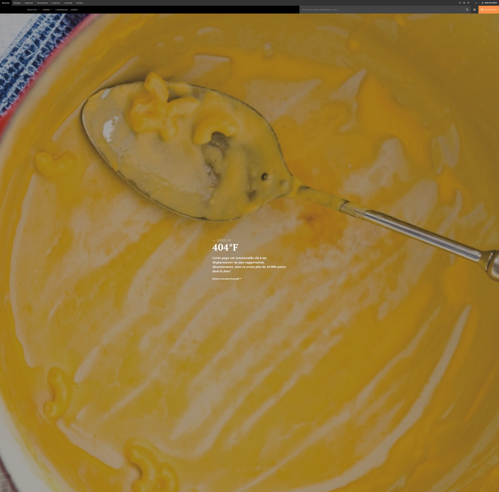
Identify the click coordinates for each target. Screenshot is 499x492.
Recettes (6, 3)
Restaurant (29, 3)
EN (476, 3)
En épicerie (56, 3)
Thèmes (46, 9)
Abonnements (42, 3)
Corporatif (68, 3)
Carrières (79, 3)
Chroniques (61, 9)
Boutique (17, 3)
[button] (467, 9)
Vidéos (74, 9)
